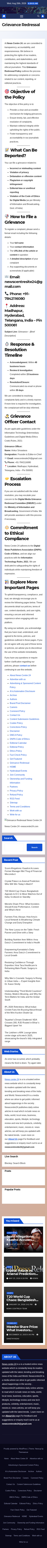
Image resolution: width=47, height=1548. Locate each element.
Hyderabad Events (18, 771)
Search (8, 838)
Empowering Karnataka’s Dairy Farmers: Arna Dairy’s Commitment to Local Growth (22, 952)
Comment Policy (17, 711)
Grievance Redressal (19, 763)
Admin (35, 1278)
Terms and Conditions (20, 806)
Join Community (17, 775)
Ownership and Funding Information (30, 1523)
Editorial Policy (17, 747)
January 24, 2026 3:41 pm (21, 1304)
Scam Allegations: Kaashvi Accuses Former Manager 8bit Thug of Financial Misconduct (23, 871)
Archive (13, 695)
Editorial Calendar (18, 743)
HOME (13, 767)
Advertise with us (18, 679)
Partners (14, 787)
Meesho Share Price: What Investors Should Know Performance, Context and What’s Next (22, 907)
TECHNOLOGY (12, 1323)
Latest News (12, 1233)
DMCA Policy (16, 735)
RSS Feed (15, 799)
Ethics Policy (16, 751)
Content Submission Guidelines (24, 719)
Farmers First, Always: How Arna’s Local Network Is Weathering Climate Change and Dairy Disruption (22, 920)
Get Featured (16, 759)
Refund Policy (16, 795)
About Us (13, 1139)
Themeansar (23, 1452)
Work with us (16, 810)
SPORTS (10, 1293)
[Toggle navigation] (22, 16)
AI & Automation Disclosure (22, 691)
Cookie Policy (16, 723)
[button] (38, 16)
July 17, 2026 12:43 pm (19, 1244)
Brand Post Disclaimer (20, 703)
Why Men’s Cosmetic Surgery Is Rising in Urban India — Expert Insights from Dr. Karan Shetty (23, 981)
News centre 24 (12, 1079)
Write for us (15, 814)
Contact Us (15, 715)
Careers (13, 707)
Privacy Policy (16, 791)
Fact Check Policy (18, 755)
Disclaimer (15, 731)
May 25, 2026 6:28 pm (18, 1278)
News (9, 1267)
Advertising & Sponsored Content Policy (23, 1465)
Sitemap (13, 803)
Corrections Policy (18, 727)
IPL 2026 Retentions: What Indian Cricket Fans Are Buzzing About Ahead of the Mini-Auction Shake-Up (23, 1010)
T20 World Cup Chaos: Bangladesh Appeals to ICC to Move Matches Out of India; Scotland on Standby (23, 894)
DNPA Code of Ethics (20, 739)
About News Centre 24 (20, 675)
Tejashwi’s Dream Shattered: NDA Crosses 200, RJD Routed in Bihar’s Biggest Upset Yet (22, 1023)
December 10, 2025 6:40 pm (22, 1335)
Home (6, 1459)
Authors (13, 699)
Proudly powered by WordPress (16, 1449)
